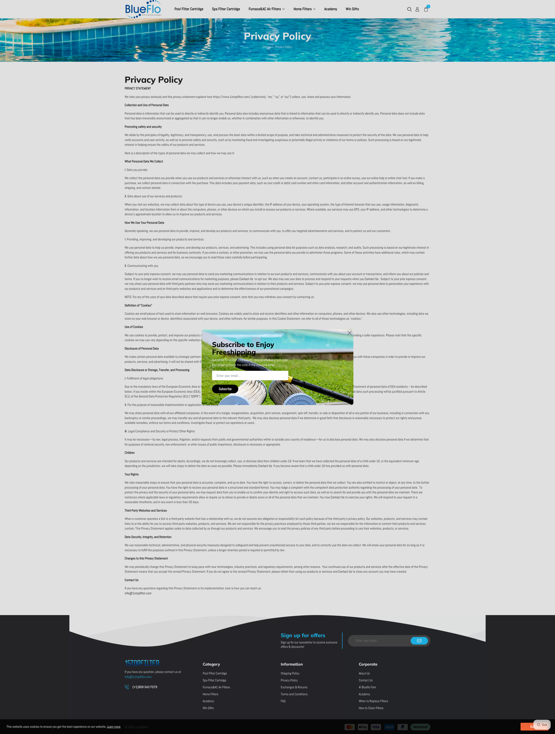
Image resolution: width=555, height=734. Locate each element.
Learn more (114, 726)
